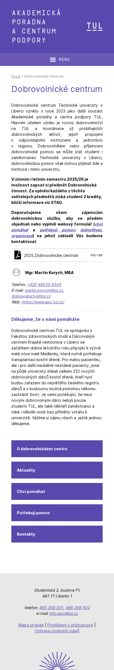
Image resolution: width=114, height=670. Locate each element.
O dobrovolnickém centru (42, 448)
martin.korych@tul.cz (44, 290)
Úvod (15, 76)
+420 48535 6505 (44, 284)
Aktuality (26, 470)
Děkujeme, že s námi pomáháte (45, 319)
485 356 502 (77, 607)
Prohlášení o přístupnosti (70, 625)
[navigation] (59, 59)
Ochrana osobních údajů (57, 630)
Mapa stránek (31, 625)
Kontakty (26, 534)
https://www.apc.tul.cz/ (43, 302)
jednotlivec (91, 229)
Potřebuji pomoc (33, 512)
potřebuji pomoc (57, 229)
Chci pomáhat (31, 491)
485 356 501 (51, 607)
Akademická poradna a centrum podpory (36, 26)
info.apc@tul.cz (64, 613)
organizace (22, 235)
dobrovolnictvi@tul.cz (31, 296)
